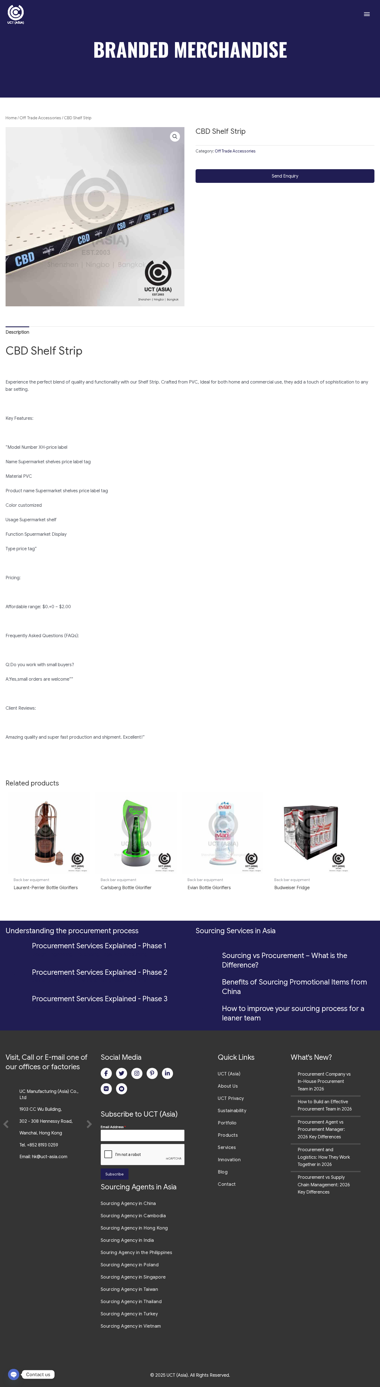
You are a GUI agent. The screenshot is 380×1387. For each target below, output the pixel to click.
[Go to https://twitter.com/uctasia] (121, 1073)
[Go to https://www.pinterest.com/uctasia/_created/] (152, 1073)
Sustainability (232, 1111)
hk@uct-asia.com (49, 1157)
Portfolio (227, 1123)
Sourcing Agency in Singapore (133, 1277)
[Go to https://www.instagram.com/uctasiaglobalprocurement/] (136, 1073)
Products (228, 1135)
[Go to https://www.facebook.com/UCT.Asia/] (106, 1073)
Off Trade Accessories (40, 117)
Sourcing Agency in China (128, 1203)
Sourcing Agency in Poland (130, 1265)
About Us (228, 1086)
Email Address (113, 1127)
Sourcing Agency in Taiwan (129, 1289)
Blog (223, 1172)
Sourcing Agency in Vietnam (131, 1326)
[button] (175, 137)
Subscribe (114, 1174)
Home (11, 117)
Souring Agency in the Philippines (136, 1252)
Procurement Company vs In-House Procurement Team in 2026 (324, 1081)
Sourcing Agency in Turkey (129, 1314)
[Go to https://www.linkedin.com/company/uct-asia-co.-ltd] (167, 1073)
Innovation (229, 1160)
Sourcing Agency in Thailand (131, 1301)
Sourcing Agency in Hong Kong (134, 1228)
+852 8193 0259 (42, 1145)
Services (227, 1147)
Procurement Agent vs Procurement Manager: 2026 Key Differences (321, 1129)
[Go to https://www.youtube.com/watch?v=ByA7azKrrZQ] (121, 1088)
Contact (227, 1184)
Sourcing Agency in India (127, 1240)
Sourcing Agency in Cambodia (133, 1216)
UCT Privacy (231, 1098)
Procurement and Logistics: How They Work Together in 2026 (324, 1157)
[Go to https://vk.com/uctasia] (106, 1088)
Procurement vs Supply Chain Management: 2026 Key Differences (324, 1185)
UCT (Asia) (229, 1074)
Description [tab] (17, 332)
